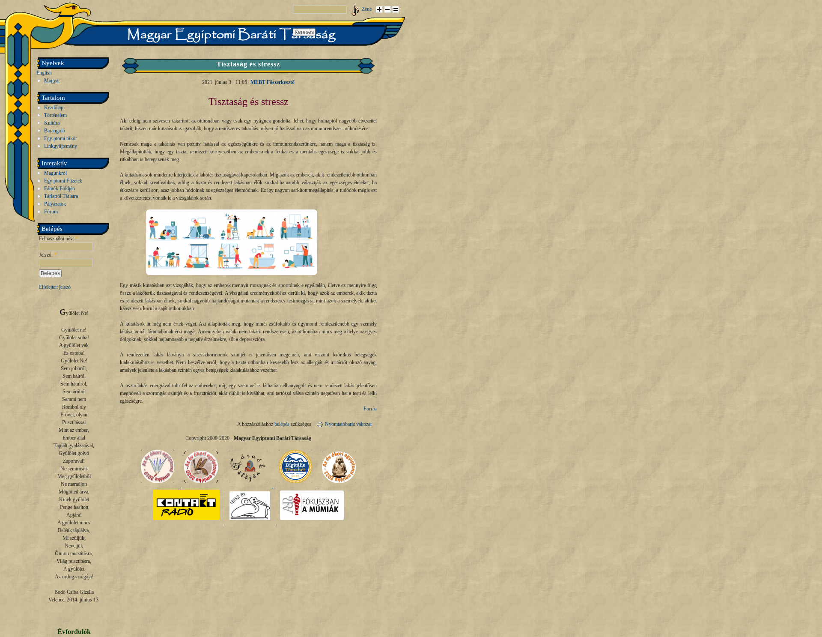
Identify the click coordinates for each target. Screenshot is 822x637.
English (44, 73)
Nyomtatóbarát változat (348, 424)
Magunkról (55, 173)
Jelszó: (48, 255)
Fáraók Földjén (59, 188)
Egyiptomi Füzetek (63, 181)
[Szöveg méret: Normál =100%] (395, 9)
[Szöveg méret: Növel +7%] (379, 9)
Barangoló (54, 131)
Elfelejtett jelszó (55, 287)
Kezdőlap (53, 108)
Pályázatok (55, 204)
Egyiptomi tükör (60, 138)
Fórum (51, 212)
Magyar (52, 81)
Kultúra (52, 123)
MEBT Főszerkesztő (272, 82)
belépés (281, 424)
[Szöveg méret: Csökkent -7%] (387, 9)
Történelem (55, 115)
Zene (367, 9)
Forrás (370, 409)
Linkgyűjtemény (60, 146)
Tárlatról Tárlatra (61, 196)
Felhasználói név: (58, 239)
